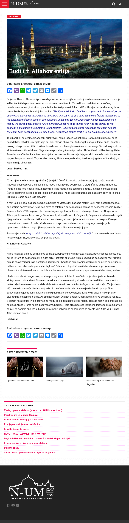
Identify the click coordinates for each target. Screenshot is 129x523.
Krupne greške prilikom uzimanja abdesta (26, 443)
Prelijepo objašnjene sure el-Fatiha (22, 424)
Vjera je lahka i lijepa (55, 380)
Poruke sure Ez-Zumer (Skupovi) (21, 415)
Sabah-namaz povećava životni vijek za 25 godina (29, 452)
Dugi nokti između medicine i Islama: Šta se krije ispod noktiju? (37, 438)
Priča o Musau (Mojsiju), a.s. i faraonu (24, 419)
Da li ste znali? (11, 448)
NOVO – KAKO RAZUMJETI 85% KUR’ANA (25, 434)
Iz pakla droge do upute (16, 429)
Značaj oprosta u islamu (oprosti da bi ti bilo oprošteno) (33, 410)
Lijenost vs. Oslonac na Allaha (20, 380)
